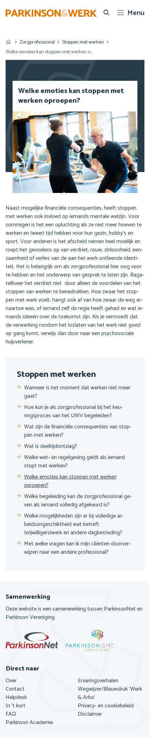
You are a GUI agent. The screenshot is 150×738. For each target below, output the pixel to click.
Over (11, 681)
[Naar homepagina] (51, 13)
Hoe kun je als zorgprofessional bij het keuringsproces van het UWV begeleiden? (73, 411)
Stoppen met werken (83, 42)
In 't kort (15, 706)
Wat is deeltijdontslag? (50, 446)
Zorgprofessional (37, 42)
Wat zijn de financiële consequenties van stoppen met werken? (77, 431)
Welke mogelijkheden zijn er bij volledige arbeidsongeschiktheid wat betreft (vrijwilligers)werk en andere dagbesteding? (73, 524)
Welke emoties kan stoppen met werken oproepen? (70, 481)
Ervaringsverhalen (98, 681)
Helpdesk (16, 697)
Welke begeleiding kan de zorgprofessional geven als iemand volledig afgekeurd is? (78, 500)
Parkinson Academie (29, 722)
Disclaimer (90, 714)
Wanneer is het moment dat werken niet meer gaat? (77, 392)
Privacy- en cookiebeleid (106, 706)
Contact (15, 689)
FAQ (11, 714)
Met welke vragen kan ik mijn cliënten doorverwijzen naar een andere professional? (77, 548)
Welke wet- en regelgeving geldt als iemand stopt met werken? (74, 461)
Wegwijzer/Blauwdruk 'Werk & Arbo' (110, 693)
